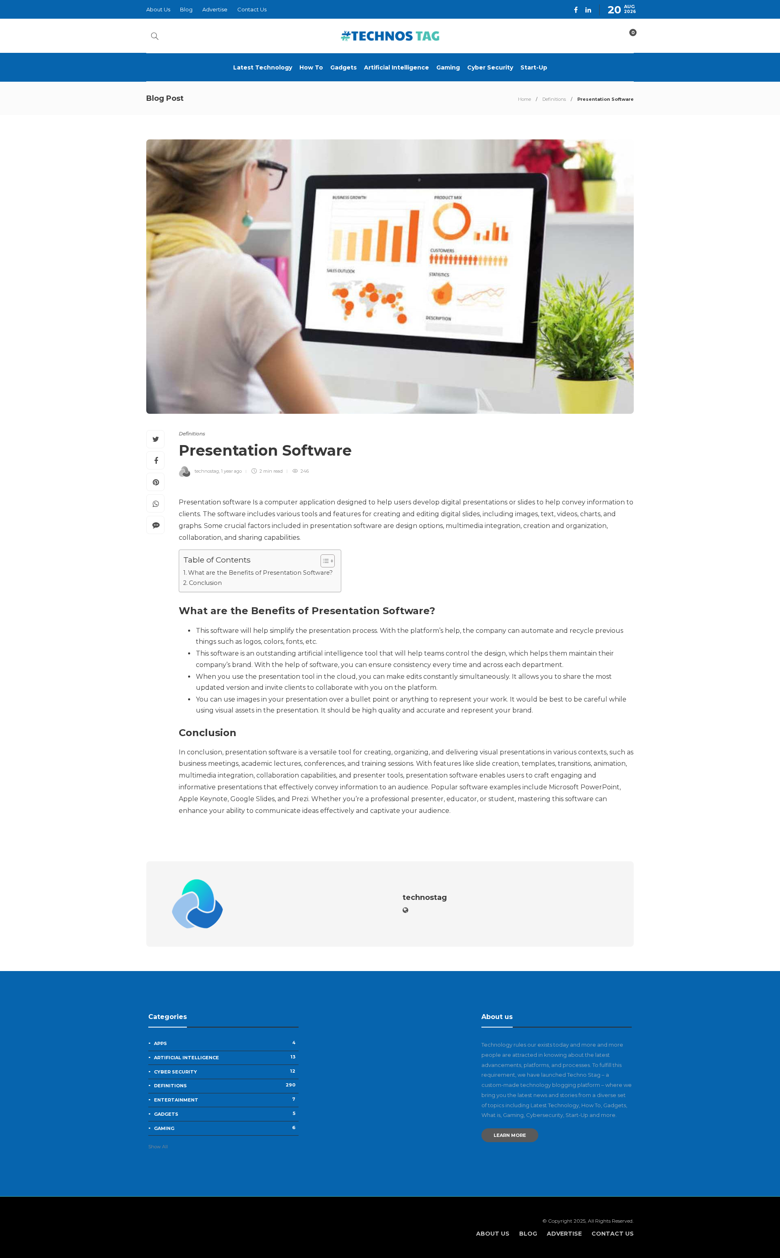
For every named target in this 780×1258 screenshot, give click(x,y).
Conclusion (205, 583)
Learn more (510, 1135)
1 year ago (231, 471)
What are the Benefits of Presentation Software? (260, 572)
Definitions (554, 99)
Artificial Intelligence (396, 67)
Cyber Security (490, 67)
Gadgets (343, 67)
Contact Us (251, 9)
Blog (186, 9)
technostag (207, 471)
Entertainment (224, 1099)
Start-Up (533, 67)
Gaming (448, 67)
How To (311, 67)
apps (224, 1043)
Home (524, 99)
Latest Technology (262, 67)
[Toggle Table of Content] (323, 561)
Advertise (215, 9)
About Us (158, 9)
